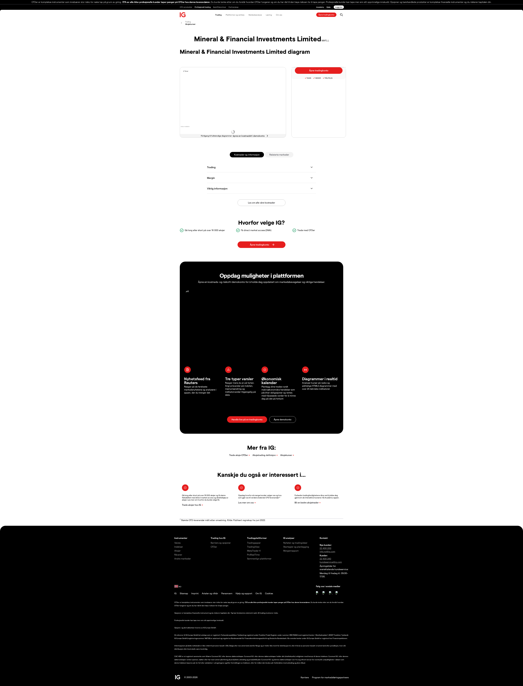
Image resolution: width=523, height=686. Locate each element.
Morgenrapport (291, 550)
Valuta (177, 542)
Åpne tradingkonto (326, 15)
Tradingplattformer (257, 538)
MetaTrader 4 (254, 550)
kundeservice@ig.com (331, 562)
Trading (218, 15)
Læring (269, 15)
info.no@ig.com (327, 551)
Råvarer (178, 554)
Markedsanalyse (255, 15)
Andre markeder (182, 558)
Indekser (178, 546)
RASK (309, 78)
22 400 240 (325, 558)
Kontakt (324, 538)
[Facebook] (317, 592)
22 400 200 (325, 548)
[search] (341, 15)
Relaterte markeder (279, 154)
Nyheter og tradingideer (295, 542)
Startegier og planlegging (296, 546)
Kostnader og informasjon (247, 154)
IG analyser (288, 538)
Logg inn (338, 7)
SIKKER (318, 78)
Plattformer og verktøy (235, 15)
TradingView (253, 546)
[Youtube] (337, 592)
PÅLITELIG (328, 78)
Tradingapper (254, 542)
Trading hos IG (218, 538)
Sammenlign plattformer (259, 558)
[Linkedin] (330, 592)
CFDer (214, 546)
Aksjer (177, 550)
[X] (324, 592)
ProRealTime (253, 554)
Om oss (279, 15)
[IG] (183, 14)
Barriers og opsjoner (221, 542)
